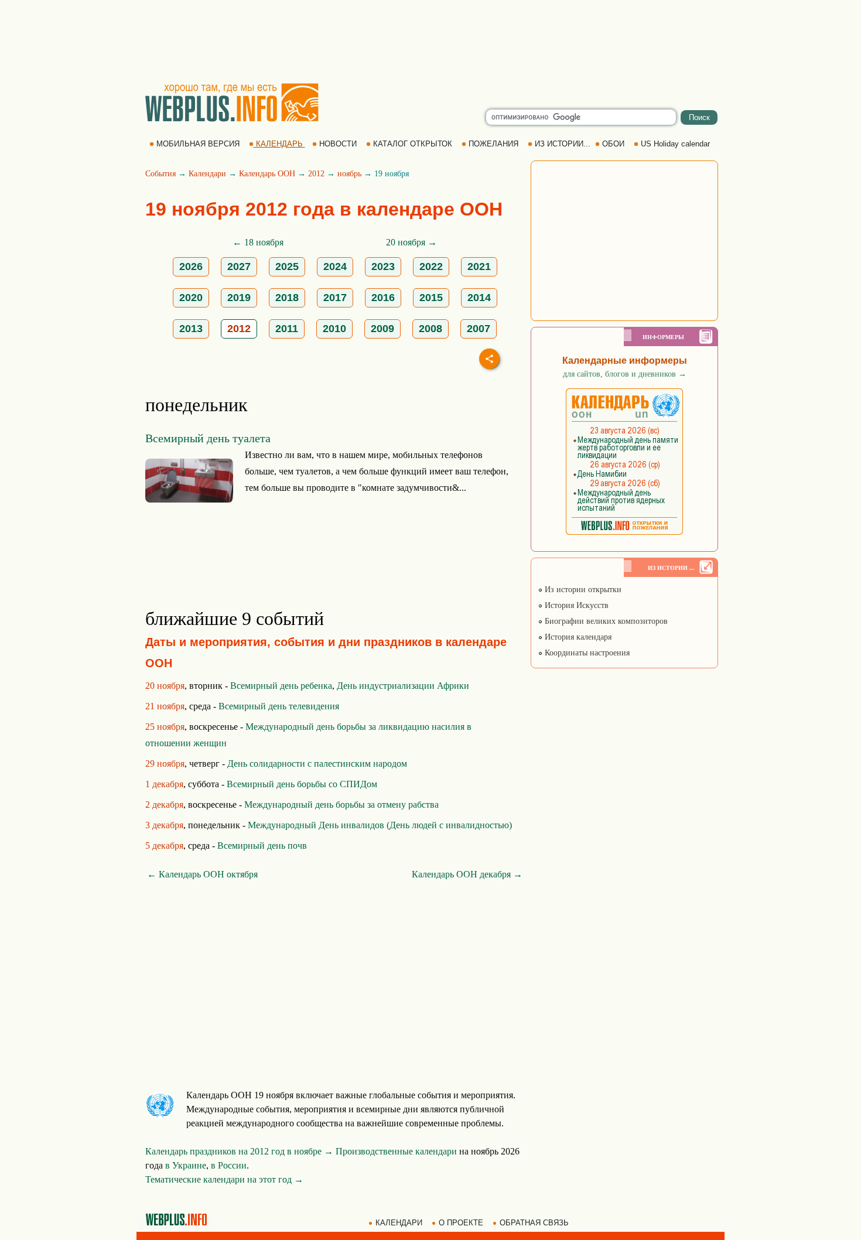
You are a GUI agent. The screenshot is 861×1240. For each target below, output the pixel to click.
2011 (286, 328)
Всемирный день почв (262, 845)
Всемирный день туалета (208, 438)
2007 (478, 328)
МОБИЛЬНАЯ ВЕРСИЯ (198, 143)
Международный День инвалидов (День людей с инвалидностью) (380, 825)
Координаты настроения (586, 652)
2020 (191, 297)
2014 (479, 297)
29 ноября (164, 763)
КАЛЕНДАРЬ (279, 143)
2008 (430, 328)
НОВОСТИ (338, 143)
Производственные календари (396, 1151)
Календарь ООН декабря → (467, 874)
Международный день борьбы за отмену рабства (341, 804)
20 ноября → (411, 242)
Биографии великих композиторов (605, 621)
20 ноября (164, 686)
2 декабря (164, 804)
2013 (191, 328)
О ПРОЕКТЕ (461, 1222)
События (160, 173)
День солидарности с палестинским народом (317, 763)
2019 (239, 297)
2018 (287, 297)
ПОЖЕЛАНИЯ (493, 143)
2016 (383, 297)
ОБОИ (613, 143)
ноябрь (349, 173)
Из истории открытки (581, 589)
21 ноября (164, 706)
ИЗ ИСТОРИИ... (562, 143)
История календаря (576, 637)
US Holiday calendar (675, 143)
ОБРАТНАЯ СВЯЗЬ (534, 1222)
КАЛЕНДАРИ (399, 1222)
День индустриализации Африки (403, 686)
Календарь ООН (267, 173)
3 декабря (164, 825)
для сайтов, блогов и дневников (624, 374)
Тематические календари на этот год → (224, 1179)
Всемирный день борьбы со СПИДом (302, 784)
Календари (207, 173)
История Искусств (575, 605)
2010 (334, 328)
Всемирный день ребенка (281, 686)
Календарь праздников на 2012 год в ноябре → (239, 1151)
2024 (335, 266)
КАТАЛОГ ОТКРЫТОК (413, 143)
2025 (287, 266)
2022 (431, 266)
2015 (431, 297)
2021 (479, 266)
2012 (316, 173)
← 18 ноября (258, 242)
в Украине (185, 1165)
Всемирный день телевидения (278, 706)
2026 (191, 266)
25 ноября (164, 727)
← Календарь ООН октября (202, 874)
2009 (382, 328)
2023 (383, 266)
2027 (239, 266)
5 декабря (164, 845)
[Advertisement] (431, 41)
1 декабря (164, 784)
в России (229, 1165)
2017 (335, 297)
